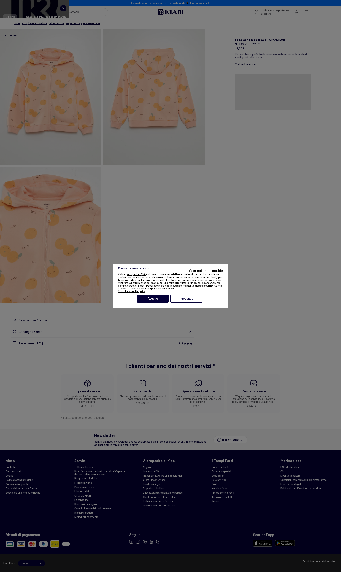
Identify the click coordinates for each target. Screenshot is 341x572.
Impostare (186, 298)
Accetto (153, 298)
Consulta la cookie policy (131, 291)
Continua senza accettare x (133, 268)
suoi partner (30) (136, 274)
